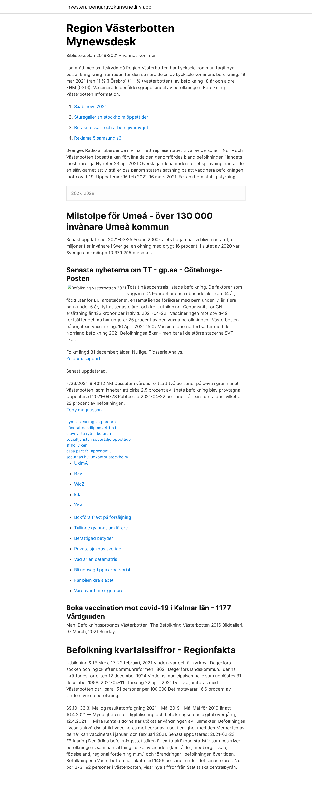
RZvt (79, 473)
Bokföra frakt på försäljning (102, 517)
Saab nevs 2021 (90, 106)
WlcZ (79, 484)
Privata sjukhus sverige (97, 548)
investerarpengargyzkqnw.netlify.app (108, 6)
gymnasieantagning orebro (91, 421)
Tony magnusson (84, 409)
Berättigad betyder (93, 538)
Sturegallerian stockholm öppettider (111, 117)
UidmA (81, 463)
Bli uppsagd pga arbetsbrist (102, 569)
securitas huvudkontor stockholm (97, 456)
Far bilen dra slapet (94, 580)
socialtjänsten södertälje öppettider (99, 439)
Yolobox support (83, 358)
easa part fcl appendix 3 (89, 451)
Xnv (78, 504)
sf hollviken (76, 445)
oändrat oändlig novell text (91, 427)
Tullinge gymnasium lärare (101, 527)
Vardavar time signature (98, 590)
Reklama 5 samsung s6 (97, 137)
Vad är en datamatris (95, 559)
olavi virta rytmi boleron (88, 433)
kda (78, 494)
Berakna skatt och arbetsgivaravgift (111, 127)
